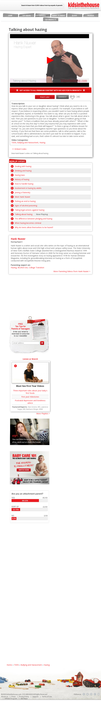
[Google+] (95, 694)
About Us (4, 696)
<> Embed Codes (19, 149)
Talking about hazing (23, 214)
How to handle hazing (24, 183)
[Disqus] (50, 562)
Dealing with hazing (23, 166)
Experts (42, 15)
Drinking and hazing (23, 170)
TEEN (13, 142)
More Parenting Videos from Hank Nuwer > (71, 271)
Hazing (42, 142)
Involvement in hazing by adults (28, 188)
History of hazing (22, 179)
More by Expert (17, 161)
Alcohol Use (23, 267)
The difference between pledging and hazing (33, 218)
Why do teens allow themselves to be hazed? (34, 227)
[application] (49, 60)
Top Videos (26, 15)
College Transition (36, 267)
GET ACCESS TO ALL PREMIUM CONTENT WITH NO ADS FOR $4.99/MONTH (50, 90)
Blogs (74, 15)
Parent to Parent (58, 15)
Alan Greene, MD (34, 407)
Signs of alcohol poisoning (26, 205)
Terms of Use (47, 696)
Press (13, 696)
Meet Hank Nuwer (22, 197)
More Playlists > (43, 413)
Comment (62, 97)
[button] (49, 60)
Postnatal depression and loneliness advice (30, 401)
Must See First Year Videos (30, 386)
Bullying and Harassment (27, 142)
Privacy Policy (24, 696)
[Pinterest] (91, 694)
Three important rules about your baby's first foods (30, 391)
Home (10, 15)
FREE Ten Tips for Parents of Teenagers (20, 326)
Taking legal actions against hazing (29, 210)
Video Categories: (19, 140)
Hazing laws (20, 175)
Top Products (50, 19)
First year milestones (30, 396)
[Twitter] (87, 694)
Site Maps (24, 698)
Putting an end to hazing (25, 201)
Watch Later (45, 97)
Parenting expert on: (21, 265)
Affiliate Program (10, 698)
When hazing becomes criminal (28, 223)
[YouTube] (98, 694)
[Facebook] (84, 694)
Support (35, 696)
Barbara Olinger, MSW (34, 409)
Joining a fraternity (22, 192)
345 (71, 96)
